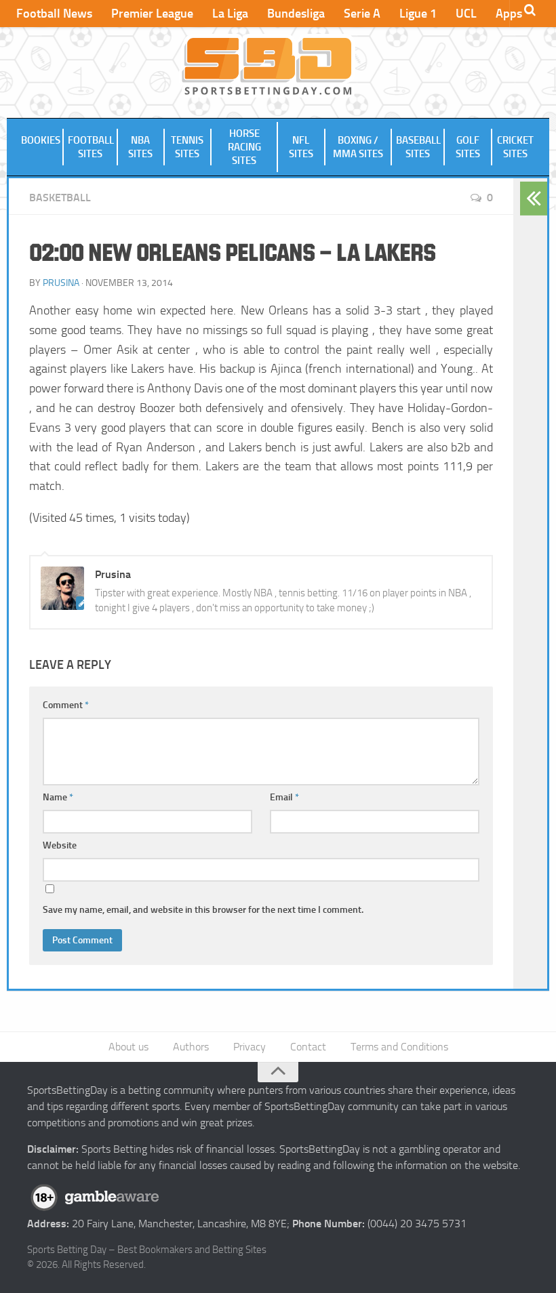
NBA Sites (140, 147)
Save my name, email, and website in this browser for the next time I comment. (203, 910)
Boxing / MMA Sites (358, 147)
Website (60, 845)
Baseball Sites (418, 147)
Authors (191, 1046)
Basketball (60, 197)
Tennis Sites (187, 147)
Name (58, 797)
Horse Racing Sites (244, 147)
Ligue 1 (418, 13)
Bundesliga (296, 13)
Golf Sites (468, 147)
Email (284, 797)
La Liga (230, 13)
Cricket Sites (515, 147)
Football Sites (91, 147)
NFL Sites (301, 147)
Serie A (362, 13)
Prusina (61, 283)
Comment (66, 705)
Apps (509, 13)
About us (128, 1046)
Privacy (249, 1046)
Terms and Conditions (399, 1046)
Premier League (152, 13)
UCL (466, 13)
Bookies (40, 140)
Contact (308, 1046)
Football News (54, 13)
